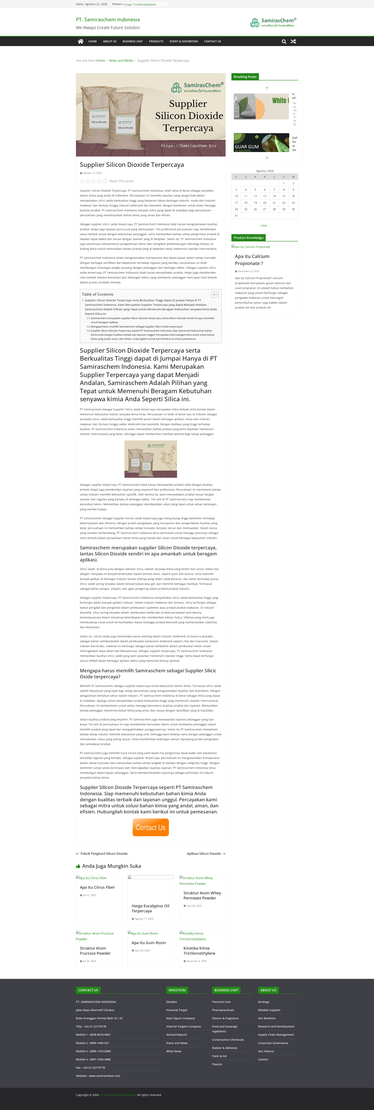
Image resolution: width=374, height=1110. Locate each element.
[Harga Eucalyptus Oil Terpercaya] (151, 878)
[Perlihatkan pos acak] (293, 41)
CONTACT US (212, 41)
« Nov (263, 225)
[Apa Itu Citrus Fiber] (91, 878)
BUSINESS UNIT (133, 41)
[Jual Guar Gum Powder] (261, 112)
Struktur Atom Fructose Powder (95, 950)
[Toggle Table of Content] (213, 294)
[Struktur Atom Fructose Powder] (99, 933)
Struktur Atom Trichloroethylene (145, 4)
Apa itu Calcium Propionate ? (252, 259)
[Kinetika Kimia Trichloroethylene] (203, 933)
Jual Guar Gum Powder (294, 112)
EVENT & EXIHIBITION (184, 41)
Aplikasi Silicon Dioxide (204, 853)
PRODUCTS (156, 41)
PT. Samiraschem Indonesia (108, 19)
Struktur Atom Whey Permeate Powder (202, 895)
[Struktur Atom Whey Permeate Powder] (203, 878)
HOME (92, 41)
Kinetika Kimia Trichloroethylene (199, 950)
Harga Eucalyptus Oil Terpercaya (150, 908)
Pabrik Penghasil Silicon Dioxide (104, 853)
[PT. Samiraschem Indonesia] (80, 41)
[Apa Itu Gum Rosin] (143, 933)
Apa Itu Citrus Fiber (97, 887)
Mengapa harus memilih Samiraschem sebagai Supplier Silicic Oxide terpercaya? (137, 326)
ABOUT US (109, 41)
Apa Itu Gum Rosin (149, 942)
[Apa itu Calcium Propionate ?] (264, 246)
